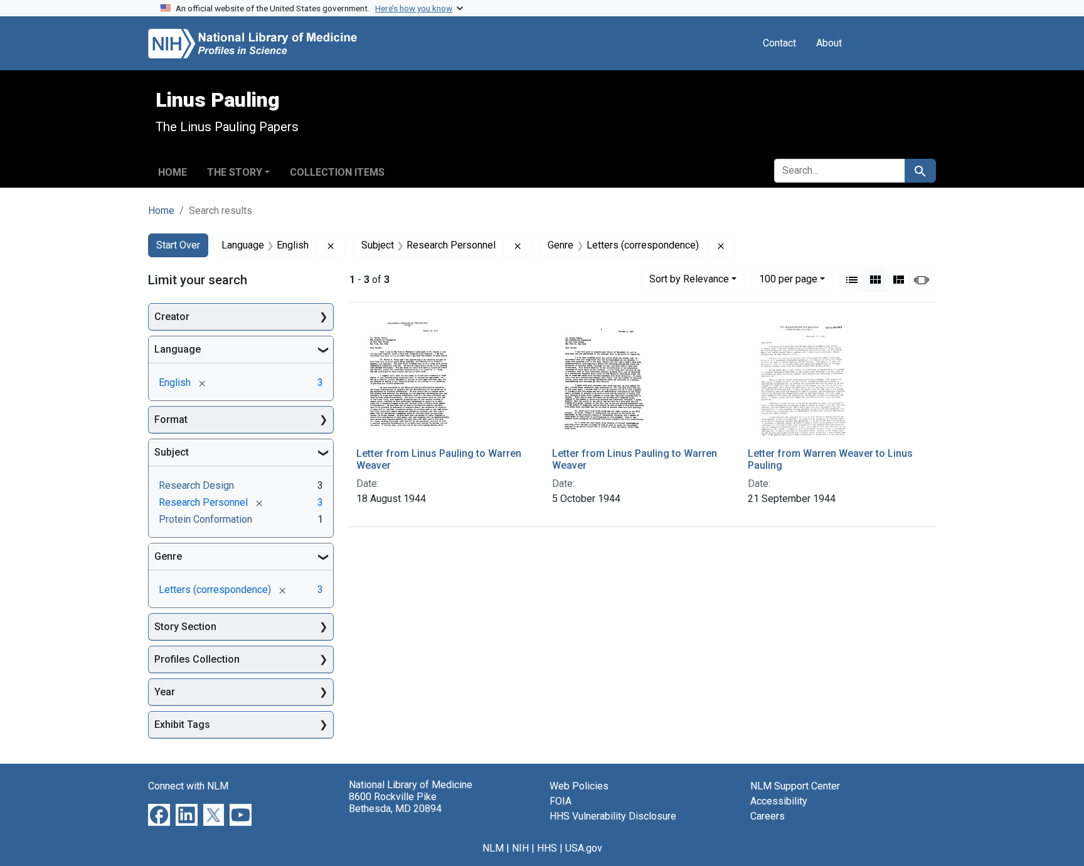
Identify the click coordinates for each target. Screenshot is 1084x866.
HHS (547, 848)
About (829, 43)
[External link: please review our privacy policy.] (159, 814)
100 (788, 278)
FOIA (560, 801)
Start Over (178, 245)
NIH (520, 848)
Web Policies (579, 786)
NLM (493, 848)
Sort (689, 279)
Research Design (196, 485)
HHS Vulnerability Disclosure (613, 816)
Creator (171, 317)
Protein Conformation (205, 519)
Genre (168, 556)
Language (177, 349)
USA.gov (583, 848)
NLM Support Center (795, 786)
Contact (779, 43)
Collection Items (337, 172)
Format (171, 419)
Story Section (185, 627)
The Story (234, 172)
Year (164, 692)
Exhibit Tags (182, 724)
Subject (171, 452)
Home (172, 172)
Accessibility (778, 801)
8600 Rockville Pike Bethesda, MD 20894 (395, 803)
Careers (767, 816)
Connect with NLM (188, 786)
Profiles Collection (197, 659)
